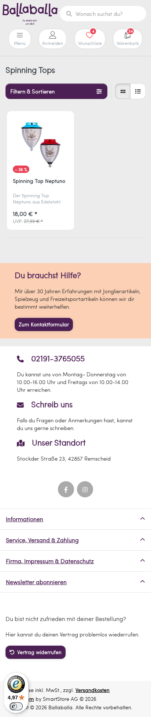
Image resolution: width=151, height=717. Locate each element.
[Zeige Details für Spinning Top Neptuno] (40, 145)
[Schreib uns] (75, 416)
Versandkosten (93, 689)
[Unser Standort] (75, 450)
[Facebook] (66, 489)
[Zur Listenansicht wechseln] (138, 91)
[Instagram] (85, 489)
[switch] (16, 706)
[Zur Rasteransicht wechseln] (122, 91)
